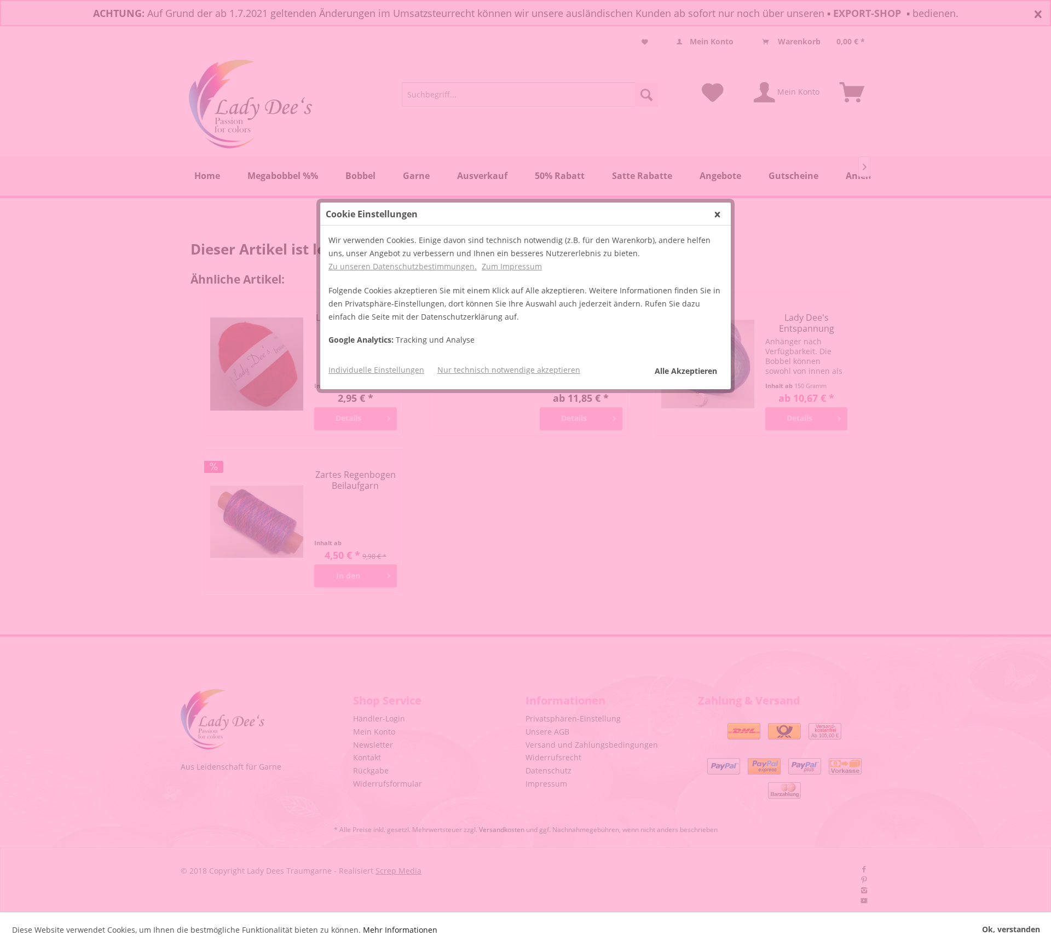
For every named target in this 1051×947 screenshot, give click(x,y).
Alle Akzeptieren (686, 371)
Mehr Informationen (400, 930)
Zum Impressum (512, 266)
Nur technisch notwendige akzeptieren (508, 370)
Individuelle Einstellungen (376, 370)
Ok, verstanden (1011, 929)
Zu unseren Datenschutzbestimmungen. (402, 266)
